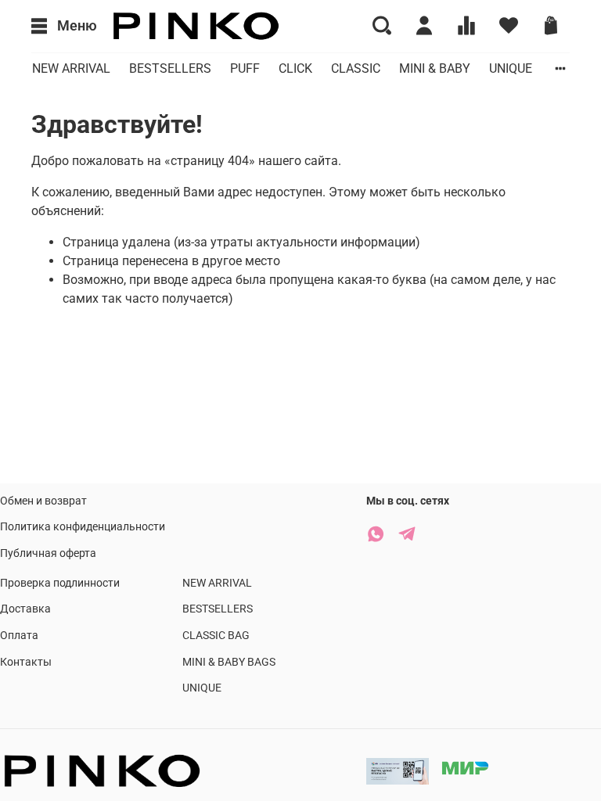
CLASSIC (355, 68)
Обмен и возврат (43, 501)
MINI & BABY (434, 68)
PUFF (245, 68)
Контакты (26, 662)
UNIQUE (510, 68)
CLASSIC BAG (216, 635)
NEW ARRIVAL (71, 68)
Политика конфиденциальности (82, 526)
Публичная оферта (48, 553)
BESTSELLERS (170, 68)
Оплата (19, 635)
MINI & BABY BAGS (228, 662)
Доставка (25, 609)
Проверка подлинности (60, 583)
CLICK (295, 68)
